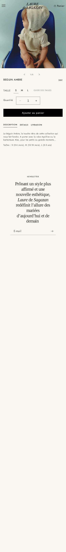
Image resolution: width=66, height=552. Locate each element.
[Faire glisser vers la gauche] (24, 74)
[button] (53, 6)
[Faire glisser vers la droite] (39, 74)
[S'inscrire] (52, 231)
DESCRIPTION (10, 124)
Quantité (8, 100)
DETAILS (24, 124)
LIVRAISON (36, 124)
